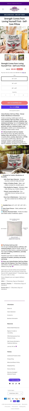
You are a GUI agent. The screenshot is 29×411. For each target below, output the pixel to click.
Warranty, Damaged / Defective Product (12, 373)
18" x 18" (14, 83)
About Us (9, 308)
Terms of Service (11, 369)
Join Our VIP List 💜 (12, 346)
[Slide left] (2, 57)
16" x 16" (14, 78)
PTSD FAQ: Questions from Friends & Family (13, 337)
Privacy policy (7, 406)
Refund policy (24, 404)
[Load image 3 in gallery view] (21, 57)
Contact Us (10, 315)
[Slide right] (26, 57)
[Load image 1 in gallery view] (8, 57)
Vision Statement (11, 311)
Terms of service (15, 406)
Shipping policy (22, 406)
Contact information (15, 408)
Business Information (12, 318)
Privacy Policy (10, 359)
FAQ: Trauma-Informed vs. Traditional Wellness (13, 342)
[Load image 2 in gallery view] (14, 57)
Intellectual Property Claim (14, 355)
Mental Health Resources (13, 327)
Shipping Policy (11, 365)
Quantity (14, 92)
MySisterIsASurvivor (9, 404)
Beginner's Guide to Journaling (12, 331)
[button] (3, 9)
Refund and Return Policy (13, 362)
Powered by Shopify (17, 404)
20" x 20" (14, 88)
